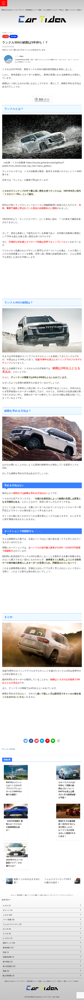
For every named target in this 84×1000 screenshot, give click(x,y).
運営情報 (19, 895)
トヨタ (6, 749)
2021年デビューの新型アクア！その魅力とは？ (14, 863)
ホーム (13, 895)
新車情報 (12, 749)
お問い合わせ (44, 895)
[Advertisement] (42, 281)
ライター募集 (33, 895)
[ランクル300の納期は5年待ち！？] (42, 741)
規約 (26, 895)
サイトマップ (54, 895)
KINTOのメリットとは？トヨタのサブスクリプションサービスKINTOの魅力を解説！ (14, 788)
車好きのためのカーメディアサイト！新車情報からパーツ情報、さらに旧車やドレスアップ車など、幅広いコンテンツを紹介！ (42, 981)
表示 (47, 99)
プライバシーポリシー (66, 895)
